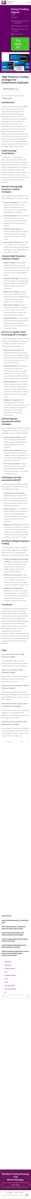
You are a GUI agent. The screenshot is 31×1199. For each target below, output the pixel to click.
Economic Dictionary (10, 989)
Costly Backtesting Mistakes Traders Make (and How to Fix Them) (14, 946)
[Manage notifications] (26, 1195)
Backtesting (8, 965)
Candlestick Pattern (10, 975)
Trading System (7, 98)
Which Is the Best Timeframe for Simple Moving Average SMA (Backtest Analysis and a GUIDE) (15, 953)
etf (5, 992)
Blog (6, 972)
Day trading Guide (10, 985)
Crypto (7, 982)
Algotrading (8, 961)
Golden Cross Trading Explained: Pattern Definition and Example (13, 934)
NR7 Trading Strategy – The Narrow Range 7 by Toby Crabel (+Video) (14, 927)
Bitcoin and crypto (10, 968)
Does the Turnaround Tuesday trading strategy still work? (15, 940)
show (16, 89)
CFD (6, 978)
